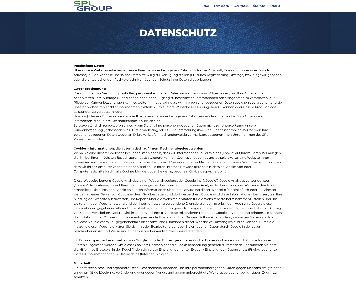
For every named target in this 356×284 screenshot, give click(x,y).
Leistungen (221, 6)
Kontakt (275, 6)
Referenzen (241, 6)
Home (206, 6)
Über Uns (259, 6)
